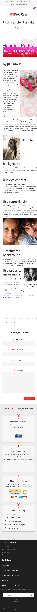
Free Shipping (11, 1)
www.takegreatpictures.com (10, 297)
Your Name (19, 339)
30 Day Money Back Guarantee (19, 4)
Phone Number (18, 360)
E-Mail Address (19, 350)
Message (19, 370)
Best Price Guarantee (24, 1)
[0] (33, 9)
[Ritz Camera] (18, 14)
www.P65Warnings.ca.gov (18, 602)
